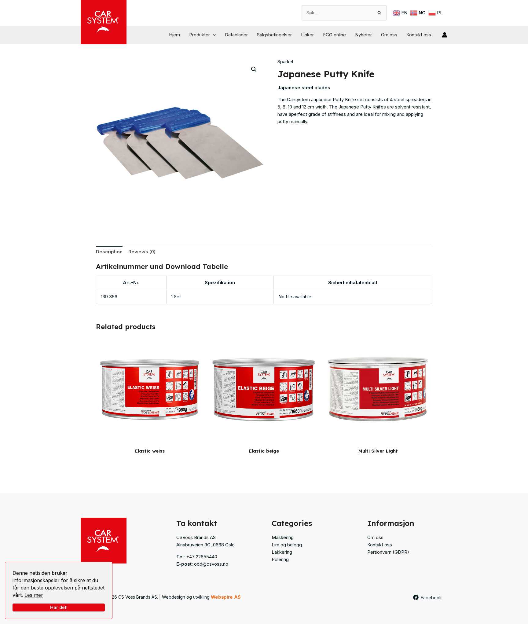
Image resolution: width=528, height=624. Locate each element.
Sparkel (285, 61)
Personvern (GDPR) (388, 552)
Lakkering (282, 552)
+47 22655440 (201, 557)
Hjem (174, 35)
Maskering (283, 537)
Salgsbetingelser (274, 35)
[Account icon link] (444, 35)
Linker (307, 35)
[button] (213, 35)
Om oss (389, 35)
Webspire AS (226, 597)
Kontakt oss (418, 35)
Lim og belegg (287, 545)
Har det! (59, 607)
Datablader (236, 35)
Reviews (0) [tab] (142, 252)
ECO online (334, 35)
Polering (280, 559)
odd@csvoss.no (211, 564)
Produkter (199, 35)
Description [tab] (109, 252)
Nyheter (363, 35)
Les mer (33, 595)
